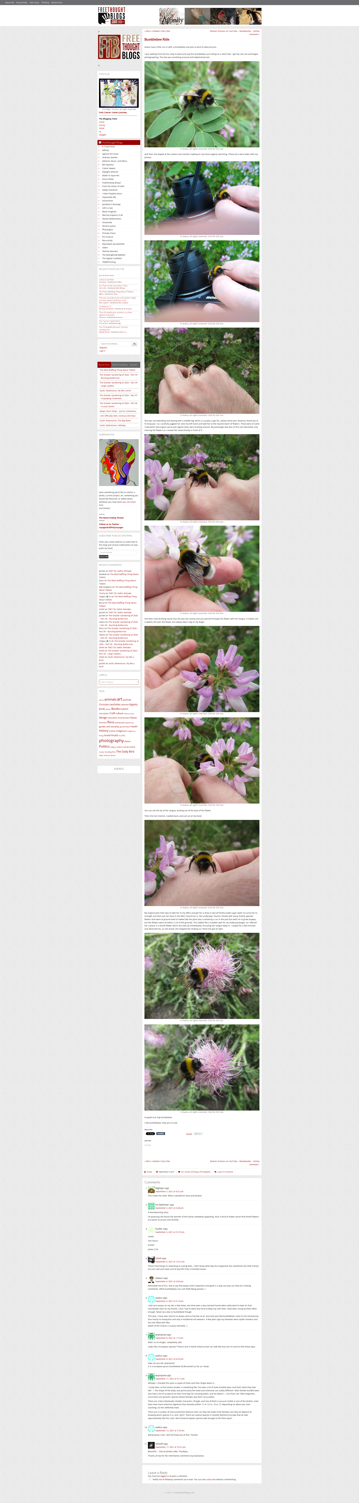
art (119, 699)
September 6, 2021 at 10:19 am (169, 1232)
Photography (204, 1171)
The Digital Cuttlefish (112, 258)
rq (100, 131)
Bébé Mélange (120, 288)
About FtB (9, 2)
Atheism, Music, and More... (115, 161)
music (114, 735)
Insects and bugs (192, 1171)
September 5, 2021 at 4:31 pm (169, 1191)
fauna (133, 717)
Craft (112, 713)
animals (110, 699)
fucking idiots (120, 722)
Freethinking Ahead (111, 182)
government (125, 726)
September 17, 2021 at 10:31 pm (170, 1447)
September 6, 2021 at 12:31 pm (170, 1261)
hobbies (112, 731)
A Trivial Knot (108, 146)
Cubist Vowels (108, 168)
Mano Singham (109, 211)
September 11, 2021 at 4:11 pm (170, 1378)
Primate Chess (109, 233)
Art (182, 1171)
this (166, 1285)
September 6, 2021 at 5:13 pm (169, 1301)
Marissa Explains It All (112, 215)
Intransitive (107, 200)
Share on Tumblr (160, 1133)
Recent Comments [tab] (120, 364)
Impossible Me (109, 197)
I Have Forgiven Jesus (112, 193)
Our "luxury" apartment (109, 321)
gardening (129, 723)
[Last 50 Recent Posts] (106, 275)
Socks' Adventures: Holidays (113, 425)
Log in (102, 350)
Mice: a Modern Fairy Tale (158, 31)
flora (110, 722)
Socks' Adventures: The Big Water (115, 420)
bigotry (133, 704)
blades (108, 709)
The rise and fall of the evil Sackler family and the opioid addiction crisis (117, 299)
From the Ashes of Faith (113, 186)
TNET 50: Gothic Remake (120, 571)
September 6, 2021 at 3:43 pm (169, 1281)
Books (115, 709)
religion (113, 747)
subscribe (211, 1479)
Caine (101, 122)
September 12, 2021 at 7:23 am (169, 1430)
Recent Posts (56, 2)
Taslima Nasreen (110, 251)
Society (101, 752)
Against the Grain (110, 154)
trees (101, 755)
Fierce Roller (108, 179)
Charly (102, 125)
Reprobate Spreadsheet (113, 244)
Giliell (101, 128)
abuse (101, 700)
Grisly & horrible (106, 279)
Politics (104, 746)
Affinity (105, 150)
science (120, 747)
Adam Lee (123, 332)
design (103, 717)
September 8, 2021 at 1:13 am (169, 1338)
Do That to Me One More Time (113, 285)
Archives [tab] (133, 364)
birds (102, 709)
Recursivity (107, 240)
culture (119, 713)
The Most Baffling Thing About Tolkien (116, 291)
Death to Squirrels (110, 175)
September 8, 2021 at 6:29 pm (169, 1359)
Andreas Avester (110, 157)
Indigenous (121, 730)
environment (124, 717)
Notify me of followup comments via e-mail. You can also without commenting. (194, 1479)
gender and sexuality (109, 726)
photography (111, 740)
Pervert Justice (109, 226)
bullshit (124, 709)
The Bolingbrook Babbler (114, 255)
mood (107, 735)
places (127, 741)
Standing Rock (110, 752)
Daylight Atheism (110, 171)
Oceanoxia (107, 222)
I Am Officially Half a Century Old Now (117, 415)
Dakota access (129, 714)
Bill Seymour (108, 164)
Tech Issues (34, 2)
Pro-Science (107, 236)
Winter (113, 755)
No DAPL (122, 735)
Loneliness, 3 (105, 306)
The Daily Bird (125, 751)
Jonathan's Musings (111, 204)
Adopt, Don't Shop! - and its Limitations (118, 411)
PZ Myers (119, 282)
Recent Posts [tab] (104, 364)
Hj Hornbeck (128, 309)
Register (103, 347)
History (103, 731)
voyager (102, 134)
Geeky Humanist (110, 190)
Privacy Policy (21, 2)
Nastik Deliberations (111, 218)
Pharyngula (107, 229)
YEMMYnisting (109, 262)
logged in (164, 1476)
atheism (125, 704)
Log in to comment (225, 1171)
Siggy (119, 323)
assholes (115, 704)
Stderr (105, 247)
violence (107, 755)
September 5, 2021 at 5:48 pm (169, 1208)
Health (134, 726)
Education (112, 717)
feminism (103, 722)
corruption (104, 713)
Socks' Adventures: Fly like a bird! (115, 390)
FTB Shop (45, 2)
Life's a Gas (107, 208)
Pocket (189, 1134)
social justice (129, 747)
